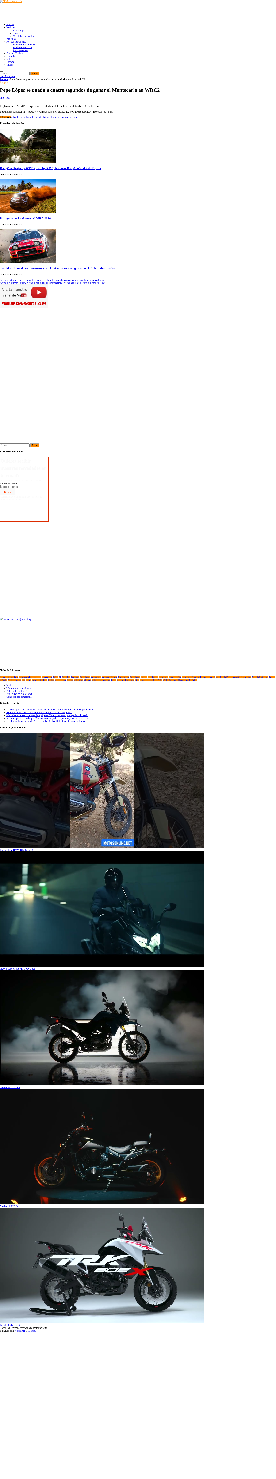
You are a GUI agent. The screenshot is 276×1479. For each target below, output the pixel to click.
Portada (10, 24)
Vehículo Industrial (22, 47)
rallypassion (63, 117)
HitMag (32, 1330)
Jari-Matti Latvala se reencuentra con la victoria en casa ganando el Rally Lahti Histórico (58, 268)
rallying (53, 117)
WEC (159, 680)
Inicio (9, 685)
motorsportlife (175, 677)
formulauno (135, 677)
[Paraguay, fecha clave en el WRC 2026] (28, 212)
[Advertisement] (58, 12)
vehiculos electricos (148, 680)
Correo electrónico (9, 483)
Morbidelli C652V (9, 1206)
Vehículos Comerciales (24, 44)
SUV (137, 680)
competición (47, 677)
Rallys (113, 680)
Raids (44, 680)
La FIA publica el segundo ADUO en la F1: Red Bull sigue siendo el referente (45, 721)
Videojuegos (19, 30)
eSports (16, 33)
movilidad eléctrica (224, 677)
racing (28, 680)
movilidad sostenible (242, 677)
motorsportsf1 (209, 677)
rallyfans (45, 117)
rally (13, 117)
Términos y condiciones (18, 688)
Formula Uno (123, 677)
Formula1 (75, 677)
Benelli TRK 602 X (10, 1325)
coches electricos (33, 677)
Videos (9, 64)
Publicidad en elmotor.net (19, 694)
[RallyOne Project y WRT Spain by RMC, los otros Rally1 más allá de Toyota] (28, 162)
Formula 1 (11, 56)
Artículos (11, 38)
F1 (60, 677)
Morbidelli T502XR (10, 1087)
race (23, 680)
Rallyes (10, 59)
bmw (16, 677)
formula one (96, 677)
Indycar (144, 677)
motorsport (163, 677)
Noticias (10, 27)
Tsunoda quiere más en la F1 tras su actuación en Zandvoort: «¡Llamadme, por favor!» (49, 709)
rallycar (19, 117)
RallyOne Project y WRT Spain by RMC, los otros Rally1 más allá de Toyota (50, 168)
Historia (10, 61)
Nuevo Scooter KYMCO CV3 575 (18, 968)
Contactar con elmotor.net (19, 696)
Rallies (51, 680)
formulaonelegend (109, 677)
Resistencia (129, 680)
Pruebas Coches (14, 53)
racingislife (37, 680)
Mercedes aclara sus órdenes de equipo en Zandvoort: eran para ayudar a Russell (47, 715)
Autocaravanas (20, 50)
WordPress (19, 1330)
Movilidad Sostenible (23, 36)
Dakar (55, 677)
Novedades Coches (16, 41)
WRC (194, 680)
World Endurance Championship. (177, 680)
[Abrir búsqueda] (1, 71)
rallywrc (73, 117)
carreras (22, 677)
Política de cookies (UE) (18, 691)
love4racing (153, 677)
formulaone (85, 677)
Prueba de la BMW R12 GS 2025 (17, 850)
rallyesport (35, 117)
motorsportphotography (192, 677)
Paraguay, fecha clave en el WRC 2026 (25, 218)
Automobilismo (7, 677)
